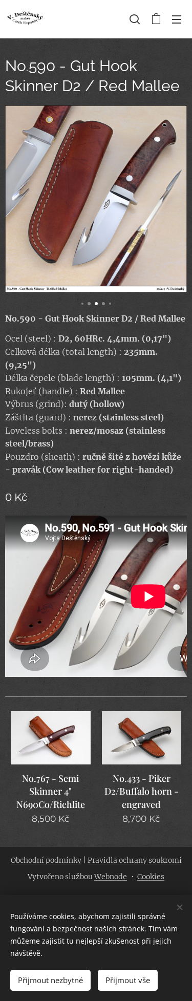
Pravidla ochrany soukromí (135, 860)
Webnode (110, 876)
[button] (134, 19)
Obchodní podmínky (46, 860)
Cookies (150, 876)
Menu (176, 19)
